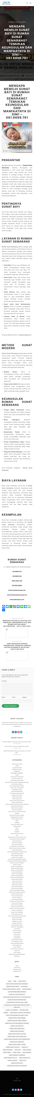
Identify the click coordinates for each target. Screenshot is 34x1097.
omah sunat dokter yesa (17, 824)
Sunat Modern (17, 938)
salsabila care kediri (17, 921)
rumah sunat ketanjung (17, 886)
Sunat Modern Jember (17, 939)
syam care (17, 950)
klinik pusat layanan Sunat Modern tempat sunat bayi (17, 1006)
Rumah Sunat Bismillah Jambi (17, 1033)
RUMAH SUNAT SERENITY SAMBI (17, 1044)
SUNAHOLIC (25, 1047)
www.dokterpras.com (17, 599)
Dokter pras (22, 981)
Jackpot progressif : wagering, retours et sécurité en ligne (16, 741)
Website (24, 697)
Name (4, 697)
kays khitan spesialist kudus (17, 793)
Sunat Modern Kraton (17, 941)
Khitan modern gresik (17, 802)
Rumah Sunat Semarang (24, 186)
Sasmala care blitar (17, 923)
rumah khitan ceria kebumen (17, 846)
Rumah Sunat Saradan (17, 905)
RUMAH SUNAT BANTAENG (17, 1031)
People (17, 830)
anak (14, 981)
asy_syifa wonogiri (17, 767)
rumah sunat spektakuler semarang (17, 916)
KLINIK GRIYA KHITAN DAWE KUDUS (17, 999)
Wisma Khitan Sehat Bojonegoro (17, 954)
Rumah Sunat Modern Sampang (17, 892)
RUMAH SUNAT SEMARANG (17, 561)
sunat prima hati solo (10, 1057)
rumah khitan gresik (17, 850)
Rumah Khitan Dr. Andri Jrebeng (17, 848)
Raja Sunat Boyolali (17, 842)
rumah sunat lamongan (17, 888)
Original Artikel (17, 826)
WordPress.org (17, 971)
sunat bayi (18, 1049)
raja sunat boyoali (17, 841)
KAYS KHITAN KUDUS (17, 791)
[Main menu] (30, 3)
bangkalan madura (17, 769)
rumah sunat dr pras (17, 881)
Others (17, 828)
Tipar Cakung (17, 952)
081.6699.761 (17, 571)
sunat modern (26, 1052)
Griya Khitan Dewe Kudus (17, 780)
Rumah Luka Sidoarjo (17, 1025)
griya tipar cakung (17, 789)
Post (17, 835)
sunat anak (17, 928)
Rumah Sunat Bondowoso (17, 877)
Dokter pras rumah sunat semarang (17, 983)
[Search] (27, 3)
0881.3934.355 (17, 581)
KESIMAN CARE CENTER (12, 986)
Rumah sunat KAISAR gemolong (17, 1036)
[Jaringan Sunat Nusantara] (6, 3)
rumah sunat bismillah (17, 873)
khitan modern (26, 989)
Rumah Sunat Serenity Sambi (17, 908)
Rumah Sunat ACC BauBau (17, 862)
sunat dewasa (27, 1049)
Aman (9, 981)
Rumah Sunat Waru (17, 919)
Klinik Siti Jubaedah (17, 809)
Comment (4, 681)
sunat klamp (16, 1052)
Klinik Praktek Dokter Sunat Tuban (17, 1002)
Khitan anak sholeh (17, 797)
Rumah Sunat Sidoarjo (13, 1047)
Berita (17, 775)
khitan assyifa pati (17, 798)
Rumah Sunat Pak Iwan (17, 894)
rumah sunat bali (17, 864)
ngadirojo (17, 822)
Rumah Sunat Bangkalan (17, 1028)
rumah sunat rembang (17, 903)
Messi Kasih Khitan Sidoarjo (17, 815)
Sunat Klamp (17, 936)
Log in (17, 965)
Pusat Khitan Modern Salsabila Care (17, 1015)
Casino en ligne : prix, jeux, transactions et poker (16, 746)
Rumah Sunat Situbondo (17, 912)
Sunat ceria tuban (17, 930)
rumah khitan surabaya (17, 857)
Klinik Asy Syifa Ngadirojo (17, 994)
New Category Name (17, 819)
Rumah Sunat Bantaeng (17, 868)
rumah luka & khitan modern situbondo (17, 861)
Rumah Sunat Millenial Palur (17, 890)
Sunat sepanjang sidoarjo (17, 943)
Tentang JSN (17, 1080)
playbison (17, 831)
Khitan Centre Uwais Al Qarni (17, 800)
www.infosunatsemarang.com (17, 595)
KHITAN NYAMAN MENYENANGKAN (17, 991)
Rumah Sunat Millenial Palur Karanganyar (17, 1039)
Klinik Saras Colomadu (17, 808)
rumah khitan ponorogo (17, 853)
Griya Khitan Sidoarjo (17, 784)
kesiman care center (17, 795)
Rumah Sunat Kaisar (17, 884)
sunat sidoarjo (12, 1060)
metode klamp (24, 1010)
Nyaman (6, 1012)
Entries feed (17, 967)
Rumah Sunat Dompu (17, 879)
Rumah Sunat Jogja (17, 883)
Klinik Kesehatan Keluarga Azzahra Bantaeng (17, 804)
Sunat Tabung (17, 947)
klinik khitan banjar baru (17, 806)
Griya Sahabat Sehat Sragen (17, 786)
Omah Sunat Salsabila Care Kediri (20, 1012)
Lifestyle (17, 813)
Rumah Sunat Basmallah (17, 870)
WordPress (17, 956)
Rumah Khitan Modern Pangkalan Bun (17, 851)
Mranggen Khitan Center (17, 817)
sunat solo (22, 1060)
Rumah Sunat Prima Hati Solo (17, 901)
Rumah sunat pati (17, 897)
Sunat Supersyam (17, 945)
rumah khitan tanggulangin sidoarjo (17, 859)
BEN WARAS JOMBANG (17, 773)
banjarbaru (17, 771)
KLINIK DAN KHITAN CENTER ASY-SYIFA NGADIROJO (17, 997)
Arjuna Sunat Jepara (17, 764)
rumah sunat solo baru (17, 914)
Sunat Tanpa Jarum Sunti (17, 948)
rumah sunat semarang (17, 1041)
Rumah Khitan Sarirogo (17, 855)
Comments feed (17, 969)
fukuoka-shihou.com (17, 778)
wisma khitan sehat (17, 1063)
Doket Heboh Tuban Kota (17, 776)
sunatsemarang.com (24, 335)
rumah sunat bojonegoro (17, 875)
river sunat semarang (17, 844)
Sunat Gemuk (17, 934)
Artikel (17, 765)
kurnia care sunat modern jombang (17, 811)
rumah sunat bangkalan (17, 866)
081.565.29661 (17, 585)
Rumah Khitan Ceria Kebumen (17, 1017)
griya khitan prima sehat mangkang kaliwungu (17, 782)
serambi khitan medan (17, 925)
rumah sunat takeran (17, 917)
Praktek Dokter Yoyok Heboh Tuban (17, 837)
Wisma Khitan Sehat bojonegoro (17, 1065)
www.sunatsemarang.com (17, 590)
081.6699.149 (17, 576)
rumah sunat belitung (17, 872)
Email (14, 697)
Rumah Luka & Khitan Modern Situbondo (17, 1023)
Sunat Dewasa (17, 932)
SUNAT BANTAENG (7, 1049)
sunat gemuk (7, 1052)
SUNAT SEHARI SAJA (24, 1057)
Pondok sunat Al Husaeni (17, 833)
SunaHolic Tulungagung (17, 927)
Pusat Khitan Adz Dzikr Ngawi (17, 839)
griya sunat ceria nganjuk (17, 787)
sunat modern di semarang (17, 1055)
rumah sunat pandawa (17, 895)
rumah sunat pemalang (17, 899)
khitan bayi (24, 986)
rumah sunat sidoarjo (17, 910)
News (17, 820)
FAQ (17, 1078)
